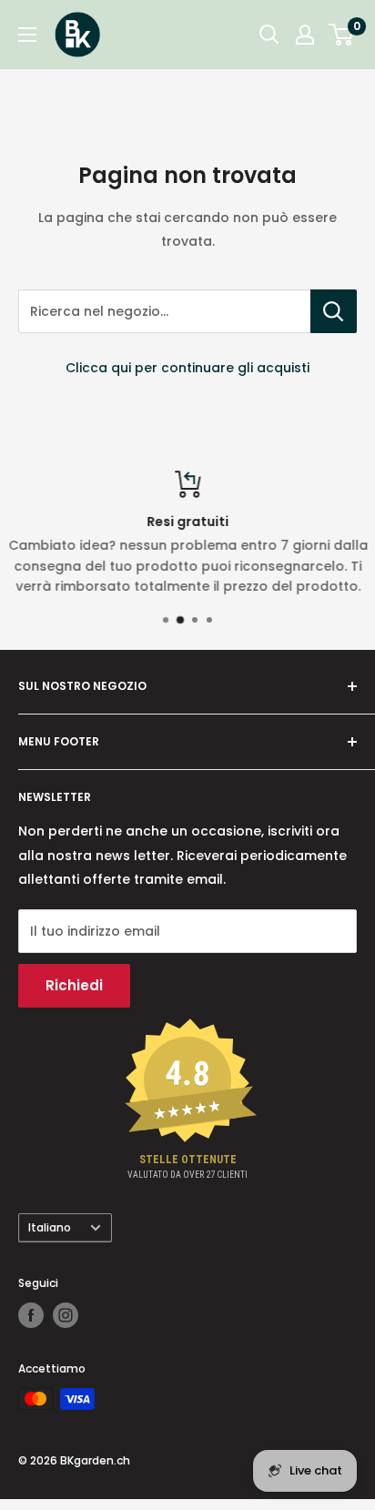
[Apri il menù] (27, 34)
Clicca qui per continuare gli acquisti (187, 368)
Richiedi (74, 985)
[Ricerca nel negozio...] (333, 311)
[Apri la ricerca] (269, 35)
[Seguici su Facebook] (31, 1315)
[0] (341, 35)
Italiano (49, 1228)
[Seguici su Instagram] (65, 1315)
